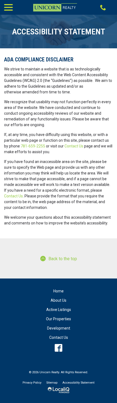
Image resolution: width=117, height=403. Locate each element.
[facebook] (58, 348)
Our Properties (58, 319)
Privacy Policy (32, 382)
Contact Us (73, 146)
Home (58, 291)
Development (58, 328)
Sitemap (51, 382)
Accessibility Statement (58, 31)
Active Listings (58, 309)
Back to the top (62, 258)
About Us (58, 300)
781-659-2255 (33, 146)
